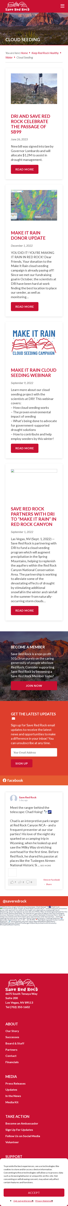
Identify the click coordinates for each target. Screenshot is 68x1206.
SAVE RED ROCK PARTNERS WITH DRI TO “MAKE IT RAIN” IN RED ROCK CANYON (33, 516)
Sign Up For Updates (19, 1129)
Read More (24, 169)
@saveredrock (14, 901)
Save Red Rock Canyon (18, 6)
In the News (13, 1096)
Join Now (34, 685)
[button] (22, 882)
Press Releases (15, 1083)
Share (49, 884)
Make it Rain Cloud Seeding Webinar (33, 372)
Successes (12, 1037)
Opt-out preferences (23, 1201)
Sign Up (21, 763)
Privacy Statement (44, 1201)
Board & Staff (14, 1043)
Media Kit (11, 1102)
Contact (11, 1055)
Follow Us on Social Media (22, 1136)
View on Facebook (51, 880)
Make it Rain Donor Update (28, 235)
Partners (11, 1049)
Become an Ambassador (21, 1123)
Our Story (12, 1031)
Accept (34, 1192)
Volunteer (12, 1142)
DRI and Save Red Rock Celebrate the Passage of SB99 (30, 124)
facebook (15, 780)
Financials (12, 1062)
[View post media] (12, 872)
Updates (11, 1089)
